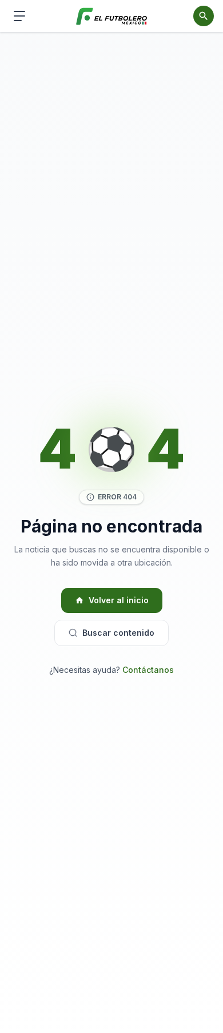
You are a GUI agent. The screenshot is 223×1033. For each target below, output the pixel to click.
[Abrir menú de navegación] (19, 16)
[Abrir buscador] (203, 16)
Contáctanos (148, 670)
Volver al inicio (119, 600)
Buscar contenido (118, 632)
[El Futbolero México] (112, 16)
